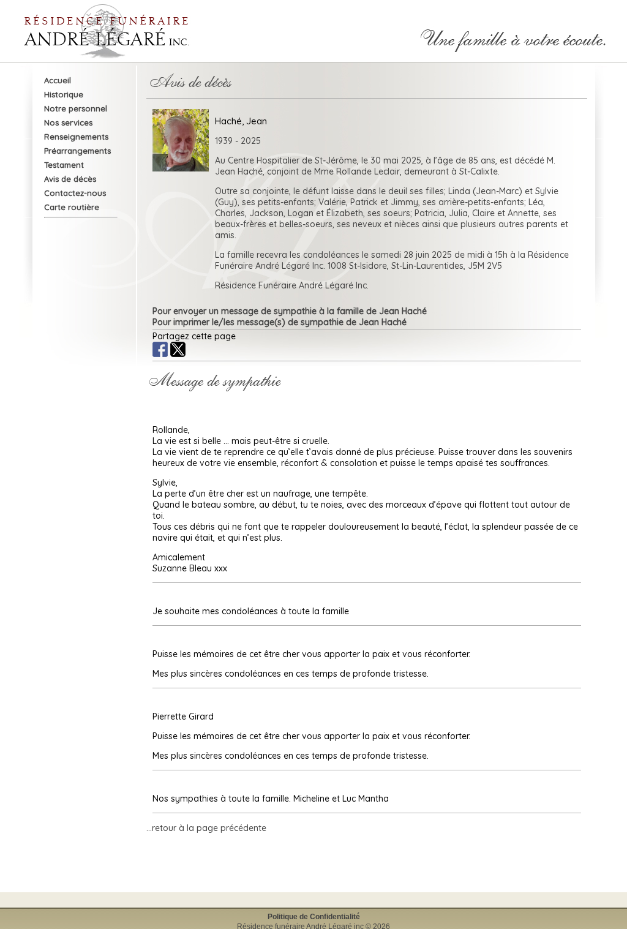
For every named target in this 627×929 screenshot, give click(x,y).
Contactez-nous (75, 193)
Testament (64, 165)
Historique (63, 94)
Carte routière (71, 207)
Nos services (68, 122)
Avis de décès (70, 179)
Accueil (57, 80)
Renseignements (76, 136)
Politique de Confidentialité (314, 916)
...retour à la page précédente (206, 827)
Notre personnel (75, 108)
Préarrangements (77, 151)
